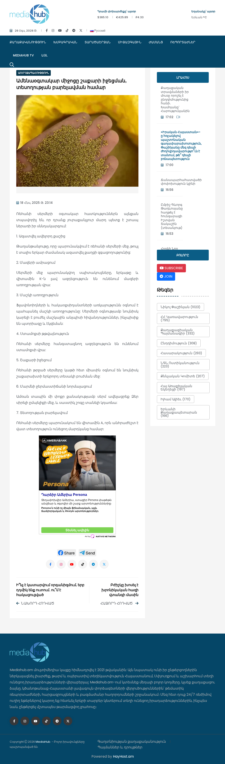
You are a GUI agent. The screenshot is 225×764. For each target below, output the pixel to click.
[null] (66, 552)
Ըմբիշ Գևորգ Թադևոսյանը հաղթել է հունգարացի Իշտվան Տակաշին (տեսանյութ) (172, 216)
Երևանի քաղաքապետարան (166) (179, 412)
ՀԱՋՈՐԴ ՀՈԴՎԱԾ (117, 603)
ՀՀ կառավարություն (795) (179, 318)
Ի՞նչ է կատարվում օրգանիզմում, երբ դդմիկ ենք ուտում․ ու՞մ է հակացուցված (50, 590)
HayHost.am (123, 756)
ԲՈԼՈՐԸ (182, 255)
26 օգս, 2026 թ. (26, 31)
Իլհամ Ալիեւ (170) (176, 399)
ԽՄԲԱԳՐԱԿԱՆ (65, 42)
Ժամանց (156, 42)
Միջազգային (129, 42)
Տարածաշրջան (98, 42)
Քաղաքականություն (28, 42)
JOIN (167, 276)
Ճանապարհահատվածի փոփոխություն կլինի (181, 182)
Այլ (44, 55)
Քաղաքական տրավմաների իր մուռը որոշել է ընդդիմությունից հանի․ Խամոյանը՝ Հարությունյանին (175, 99)
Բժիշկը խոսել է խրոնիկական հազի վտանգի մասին (120, 590)
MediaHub (43, 742)
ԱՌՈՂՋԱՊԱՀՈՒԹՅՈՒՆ (33, 73)
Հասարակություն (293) (181, 353)
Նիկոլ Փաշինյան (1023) (180, 307)
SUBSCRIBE (173, 268)
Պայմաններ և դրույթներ (120, 747)
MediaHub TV (23, 55)
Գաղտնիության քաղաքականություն (132, 741)
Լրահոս (182, 77)
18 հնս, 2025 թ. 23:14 (36, 202)
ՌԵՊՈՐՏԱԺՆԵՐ (182, 42)
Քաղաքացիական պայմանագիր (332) (178, 332)
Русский (99, 31)
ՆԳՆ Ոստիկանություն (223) (180, 364)
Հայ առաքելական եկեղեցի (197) (176, 388)
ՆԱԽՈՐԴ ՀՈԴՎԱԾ (37, 603)
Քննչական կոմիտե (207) (183, 376)
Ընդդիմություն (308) (179, 343)
